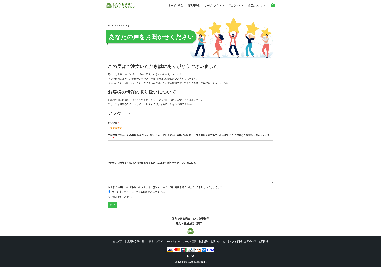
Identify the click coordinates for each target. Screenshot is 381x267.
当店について (255, 5)
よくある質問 (234, 241)
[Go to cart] (273, 6)
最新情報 (263, 241)
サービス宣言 (189, 241)
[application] (222, 5)
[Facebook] (188, 256)
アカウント (235, 5)
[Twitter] (192, 256)
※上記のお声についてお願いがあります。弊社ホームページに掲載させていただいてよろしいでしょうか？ (165, 187)
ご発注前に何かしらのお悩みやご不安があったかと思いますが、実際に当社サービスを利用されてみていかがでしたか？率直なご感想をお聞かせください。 (189, 137)
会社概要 (118, 241)
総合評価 (113, 123)
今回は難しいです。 (122, 197)
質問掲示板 (194, 5)
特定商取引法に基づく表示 (139, 241)
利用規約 (203, 241)
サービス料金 (176, 5)
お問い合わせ (218, 241)
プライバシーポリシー (168, 241)
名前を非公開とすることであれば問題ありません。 (139, 191)
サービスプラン (212, 5)
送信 (112, 205)
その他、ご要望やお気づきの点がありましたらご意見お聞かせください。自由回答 (152, 162)
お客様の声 (250, 241)
